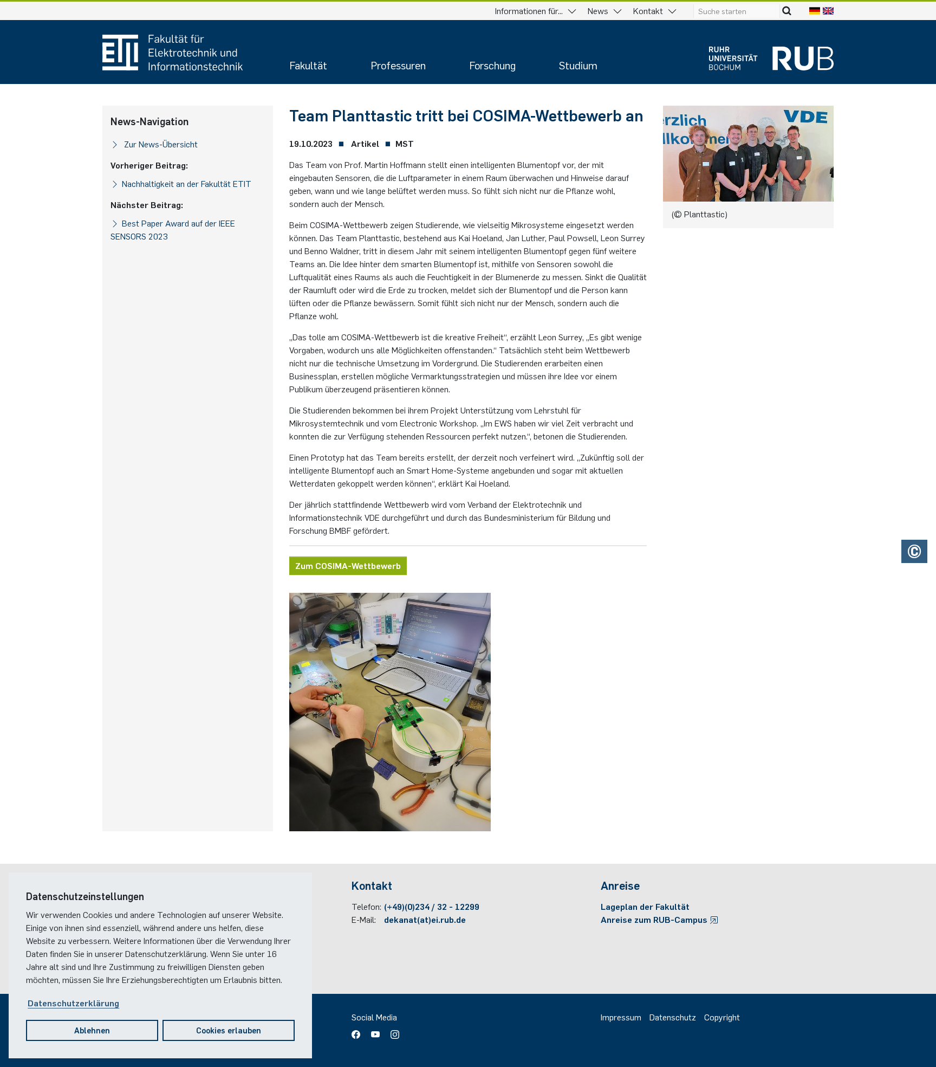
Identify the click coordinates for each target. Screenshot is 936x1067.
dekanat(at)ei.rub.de (425, 919)
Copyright (722, 1016)
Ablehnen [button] (92, 1030)
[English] (828, 10)
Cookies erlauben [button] (228, 1030)
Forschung (492, 65)
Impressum (621, 1016)
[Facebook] (359, 1031)
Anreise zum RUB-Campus (655, 919)
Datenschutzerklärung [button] (73, 1002)
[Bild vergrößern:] (468, 712)
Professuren (398, 65)
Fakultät (308, 65)
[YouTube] (375, 1031)
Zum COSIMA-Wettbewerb (348, 565)
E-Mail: (364, 919)
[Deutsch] (814, 10)
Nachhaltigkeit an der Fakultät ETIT (186, 183)
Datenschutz (672, 1016)
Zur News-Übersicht (160, 143)
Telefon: (366, 906)
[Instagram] (392, 1031)
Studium (578, 65)
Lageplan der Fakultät (645, 906)
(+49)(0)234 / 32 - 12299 (431, 906)
